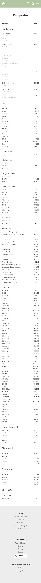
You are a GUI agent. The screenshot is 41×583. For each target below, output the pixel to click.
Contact (20, 552)
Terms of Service (20, 543)
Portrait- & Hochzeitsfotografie (20, 529)
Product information (20, 517)
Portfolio (20, 568)
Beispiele (20, 532)
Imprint (20, 546)
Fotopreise (20, 520)
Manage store (20, 571)
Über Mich (20, 523)
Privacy (20, 549)
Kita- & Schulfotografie (20, 526)
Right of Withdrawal (20, 556)
